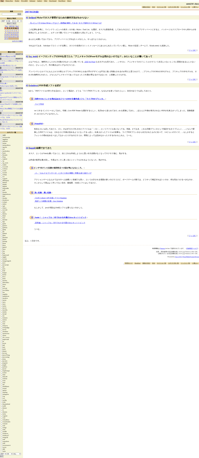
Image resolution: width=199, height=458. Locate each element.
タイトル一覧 (161, 7)
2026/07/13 (19, 59)
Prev (6, 26)
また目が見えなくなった (8, 65)
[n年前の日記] (46, 12)
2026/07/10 (19, 81)
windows (34, 85)
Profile (17, 1)
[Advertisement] (157, 271)
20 (15, 34)
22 (5, 36)
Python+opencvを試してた (9, 86)
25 (11, 36)
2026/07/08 (19, 102)
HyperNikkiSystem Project (190, 257)
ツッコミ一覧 (185, 7)
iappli (32, 148)
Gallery (39, 1)
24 (9, 36)
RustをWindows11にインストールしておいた (11, 121)
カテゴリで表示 (17, 41)
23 (7, 36)
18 (11, 34)
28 (18, 36)
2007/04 (11, 26)
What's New (9, 1)
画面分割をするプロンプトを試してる (11, 71)
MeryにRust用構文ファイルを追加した (11, 110)
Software (32, 1)
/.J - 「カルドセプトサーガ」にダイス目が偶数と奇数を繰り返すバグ (63, 173)
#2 (27, 56)
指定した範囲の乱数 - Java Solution (49, 201)
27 (15, 36)
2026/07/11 (19, 74)
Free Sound (52, 1)
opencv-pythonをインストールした (11, 94)
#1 (27, 17)
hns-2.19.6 (178, 257)
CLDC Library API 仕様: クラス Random (51, 198)
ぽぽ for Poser (90, 62)
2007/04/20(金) (32, 12)
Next (17, 26)
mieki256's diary (192, 4)
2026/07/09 (19, 88)
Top (2, 1)
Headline (137, 263)
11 (11, 32)
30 (7, 38)
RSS (153, 7)
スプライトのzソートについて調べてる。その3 (11, 127)
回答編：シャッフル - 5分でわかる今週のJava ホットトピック (60, 223)
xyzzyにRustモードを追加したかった (11, 105)
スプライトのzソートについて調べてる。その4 (11, 116)
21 (18, 34)
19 (13, 34)
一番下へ (195, 7)
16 (7, 34)
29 (5, 38)
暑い (1, 90)
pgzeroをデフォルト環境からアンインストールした (11, 98)
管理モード (129, 263)
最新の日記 (146, 7)
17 (9, 34)
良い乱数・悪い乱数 (43, 193)
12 (13, 32)
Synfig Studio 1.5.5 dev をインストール (11, 78)
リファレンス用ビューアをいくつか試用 (11, 62)
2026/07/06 (19, 124)
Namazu (162, 248)
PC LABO (24, 1)
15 (5, 34)
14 (18, 32)
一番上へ (195, 263)
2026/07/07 (19, 113)
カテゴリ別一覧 (173, 7)
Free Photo (62, 1)
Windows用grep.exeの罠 (8, 56)
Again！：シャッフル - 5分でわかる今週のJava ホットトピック (60, 217)
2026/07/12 (19, 68)
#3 (27, 85)
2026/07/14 (19, 54)
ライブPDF (39, 104)
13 (15, 32)
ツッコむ (192, 50)
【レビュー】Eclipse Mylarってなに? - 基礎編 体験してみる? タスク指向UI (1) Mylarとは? (65, 23)
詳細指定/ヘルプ (192, 248)
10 (9, 32)
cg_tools (33, 56)
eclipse (33, 17)
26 (13, 36)
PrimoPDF (39, 124)
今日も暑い (4, 83)
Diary (69, 1)
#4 (27, 148)
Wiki (45, 1)
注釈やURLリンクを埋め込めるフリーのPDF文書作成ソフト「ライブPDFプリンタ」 (70, 99)
